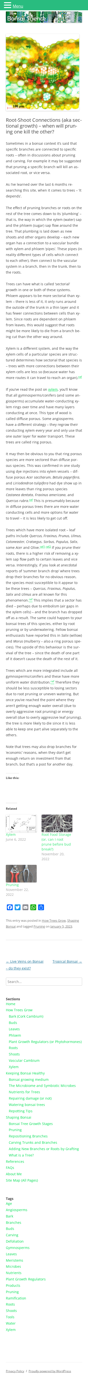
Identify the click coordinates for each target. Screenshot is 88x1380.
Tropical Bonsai (67, 961)
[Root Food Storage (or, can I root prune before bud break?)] (57, 823)
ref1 (42, 546)
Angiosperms (16, 1209)
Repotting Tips (21, 1111)
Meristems (14, 1260)
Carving (12, 1235)
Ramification (16, 1298)
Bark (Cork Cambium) (26, 1016)
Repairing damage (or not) (30, 1098)
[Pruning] (21, 873)
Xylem (11, 834)
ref (80, 376)
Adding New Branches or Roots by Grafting (44, 1148)
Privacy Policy (15, 1371)
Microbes (13, 1266)
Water (11, 1323)
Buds (13, 1022)
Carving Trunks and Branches (33, 1142)
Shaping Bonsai (18, 1117)
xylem (53, 389)
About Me (14, 1174)
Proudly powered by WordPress (50, 1371)
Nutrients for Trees (24, 1092)
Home (10, 1004)
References (15, 1161)
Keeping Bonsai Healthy (25, 1073)
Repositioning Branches (28, 1136)
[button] (8, 5)
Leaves (14, 1029)
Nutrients (14, 1272)
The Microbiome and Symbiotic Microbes (42, 1085)
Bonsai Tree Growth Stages (31, 1123)
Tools (10, 1317)
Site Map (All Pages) (22, 1180)
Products (13, 1285)
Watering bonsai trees (27, 1104)
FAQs (10, 1167)
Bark (9, 1216)
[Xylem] (21, 823)
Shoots (14, 1054)
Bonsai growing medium (29, 1079)
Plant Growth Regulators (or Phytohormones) (45, 1041)
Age (9, 1203)
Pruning (12, 884)
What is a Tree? (21, 1155)
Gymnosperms (18, 1247)
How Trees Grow (54, 920)
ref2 (48, 546)
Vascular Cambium (24, 1060)
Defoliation (15, 1241)
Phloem (15, 1035)
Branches (13, 1222)
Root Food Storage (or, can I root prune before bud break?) (56, 841)
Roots (13, 1047)
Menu (18, 6)
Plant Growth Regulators (26, 1279)
